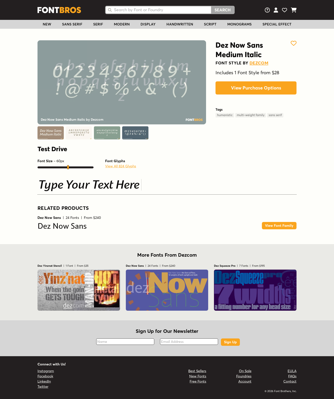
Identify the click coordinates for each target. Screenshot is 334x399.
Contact (290, 381)
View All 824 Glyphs (120, 166)
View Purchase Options (256, 88)
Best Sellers (197, 371)
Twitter (42, 386)
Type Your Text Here (88, 185)
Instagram (45, 371)
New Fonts (197, 376)
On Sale (245, 371)
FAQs (292, 376)
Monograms (239, 24)
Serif (98, 24)
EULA (292, 371)
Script (210, 24)
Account (244, 381)
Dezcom (259, 63)
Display (148, 24)
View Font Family (279, 225)
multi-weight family (250, 115)
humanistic (225, 115)
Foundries (243, 376)
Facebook (45, 376)
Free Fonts (198, 381)
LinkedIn (44, 381)
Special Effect (276, 24)
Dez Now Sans (62, 227)
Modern (122, 24)
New (47, 24)
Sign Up (230, 342)
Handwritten (179, 24)
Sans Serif (72, 24)
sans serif (275, 115)
